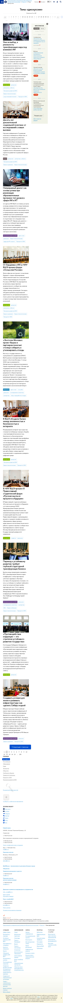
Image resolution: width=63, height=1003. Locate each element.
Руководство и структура (6, 935)
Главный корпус (7, 828)
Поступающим (6, 761)
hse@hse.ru (6, 849)
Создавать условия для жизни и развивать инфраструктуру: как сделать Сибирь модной (14, 701)
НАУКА (28, 930)
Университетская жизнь (9, 775)
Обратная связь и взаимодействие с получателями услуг (19, 968)
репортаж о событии (9, 87)
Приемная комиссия (8, 852)
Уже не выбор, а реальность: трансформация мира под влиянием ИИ (15, 46)
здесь (38, 997)
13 (9, 754)
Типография (39, 942)
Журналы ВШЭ (40, 946)
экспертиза (6, 395)
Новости (42, 925)
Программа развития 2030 (10, 780)
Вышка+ (16, 944)
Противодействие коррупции (7, 962)
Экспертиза (6, 768)
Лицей (15, 932)
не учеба (20, 389)
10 (26, 752)
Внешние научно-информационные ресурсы (30, 957)
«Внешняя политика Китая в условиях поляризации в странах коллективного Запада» (39, 71)
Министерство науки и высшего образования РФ (52, 936)
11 (4, 754)
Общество (6, 771)
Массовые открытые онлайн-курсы (52, 945)
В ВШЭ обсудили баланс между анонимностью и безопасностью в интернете (14, 422)
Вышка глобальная (11, 608)
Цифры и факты (6, 932)
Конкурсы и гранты (30, 953)
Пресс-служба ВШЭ (8, 899)
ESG (5, 608)
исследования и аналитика (17, 392)
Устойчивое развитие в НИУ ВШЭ (7, 939)
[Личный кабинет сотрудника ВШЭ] (57, 2)
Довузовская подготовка (17, 935)
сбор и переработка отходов (18, 395)
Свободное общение (8, 773)
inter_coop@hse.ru (8, 892)
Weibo (6, 818)
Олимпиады (17, 938)
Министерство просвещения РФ (52, 940)
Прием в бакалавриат (17, 941)
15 (15, 754)
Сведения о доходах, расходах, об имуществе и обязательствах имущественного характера (7, 970)
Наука (4, 766)
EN (50, 1)
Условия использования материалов (12, 910)
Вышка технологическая (10, 93)
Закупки (5, 951)
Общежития (6, 868)
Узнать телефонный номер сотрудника (13, 845)
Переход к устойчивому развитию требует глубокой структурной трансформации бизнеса (14, 565)
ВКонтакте (7, 809)
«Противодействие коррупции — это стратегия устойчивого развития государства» (13, 638)
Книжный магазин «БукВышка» (41, 938)
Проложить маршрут (8, 896)
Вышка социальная (8, 164)
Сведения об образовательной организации (7, 977)
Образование (6, 764)
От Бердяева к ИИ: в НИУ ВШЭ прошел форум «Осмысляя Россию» (15, 267)
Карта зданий (6, 894)
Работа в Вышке (6, 992)
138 (20, 754)
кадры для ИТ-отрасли (9, 241)
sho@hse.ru (6, 875)
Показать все (38, 115)
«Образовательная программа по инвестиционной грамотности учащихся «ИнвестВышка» (39, 55)
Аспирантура (17, 950)
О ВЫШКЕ (6, 930)
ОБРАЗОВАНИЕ (18, 930)
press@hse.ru (6, 905)
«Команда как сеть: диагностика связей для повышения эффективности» (39, 90)
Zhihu (6, 820)
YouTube (7, 811)
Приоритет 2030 (7, 777)
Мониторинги (29, 939)
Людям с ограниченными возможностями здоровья (7, 984)
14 (12, 754)
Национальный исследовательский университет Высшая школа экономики (20, 925)
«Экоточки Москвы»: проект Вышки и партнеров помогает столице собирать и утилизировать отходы (13, 345)
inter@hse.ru (6, 884)
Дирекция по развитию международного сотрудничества (18, 889)
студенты (13, 538)
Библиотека (39, 932)
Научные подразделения (29, 933)
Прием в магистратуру (17, 946)
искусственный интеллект (10, 96)
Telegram (7, 813)
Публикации (40, 948)
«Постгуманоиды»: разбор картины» (38, 109)
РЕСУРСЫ (39, 930)
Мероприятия (39, 26)
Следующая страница (20, 747)
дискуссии (13, 85)
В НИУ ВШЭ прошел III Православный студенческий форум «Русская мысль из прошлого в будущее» (14, 493)
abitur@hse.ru (6, 861)
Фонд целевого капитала (7, 959)
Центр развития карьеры (18, 956)
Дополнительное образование (18, 952)
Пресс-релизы (6, 907)
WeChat (7, 816)
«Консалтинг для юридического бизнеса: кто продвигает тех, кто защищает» (39, 41)
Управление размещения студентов (12, 871)
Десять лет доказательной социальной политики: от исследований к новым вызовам (14, 124)
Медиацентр (40, 944)
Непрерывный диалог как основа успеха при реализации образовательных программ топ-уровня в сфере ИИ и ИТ (15, 194)
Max (6, 822)
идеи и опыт (21, 235)
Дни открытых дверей (37, 119)
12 (7, 754)
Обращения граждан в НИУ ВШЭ (6, 954)
